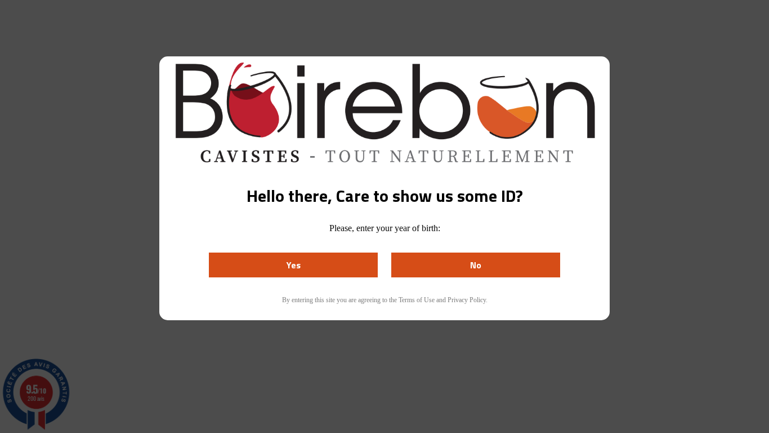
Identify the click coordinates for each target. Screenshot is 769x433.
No (475, 265)
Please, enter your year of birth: (384, 228)
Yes (294, 265)
